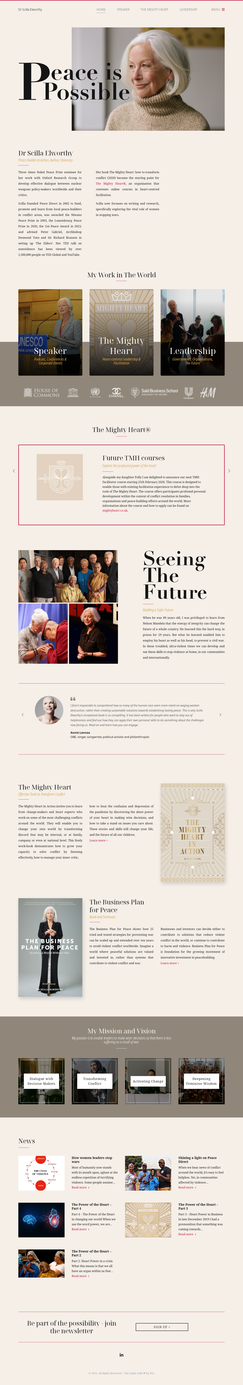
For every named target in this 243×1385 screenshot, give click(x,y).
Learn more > (98, 840)
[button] (15, 473)
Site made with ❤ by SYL (139, 1373)
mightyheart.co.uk (114, 510)
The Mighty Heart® (111, 184)
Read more (79, 1187)
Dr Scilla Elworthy (30, 9)
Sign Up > (162, 1327)
